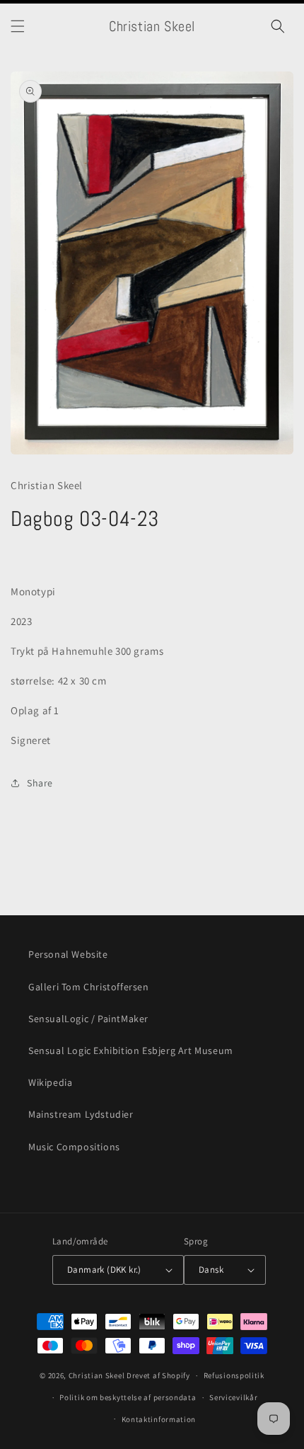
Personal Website (68, 954)
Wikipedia (50, 1082)
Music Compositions (74, 1146)
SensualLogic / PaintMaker (88, 1018)
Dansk (211, 1270)
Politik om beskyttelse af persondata (127, 1397)
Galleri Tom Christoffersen (88, 986)
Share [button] (40, 783)
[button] (17, 26)
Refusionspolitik (234, 1375)
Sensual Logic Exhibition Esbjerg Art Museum (130, 1050)
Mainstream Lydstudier (81, 1114)
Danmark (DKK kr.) (104, 1270)
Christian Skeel (97, 1375)
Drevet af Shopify (158, 1375)
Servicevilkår (233, 1397)
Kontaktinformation (159, 1419)
